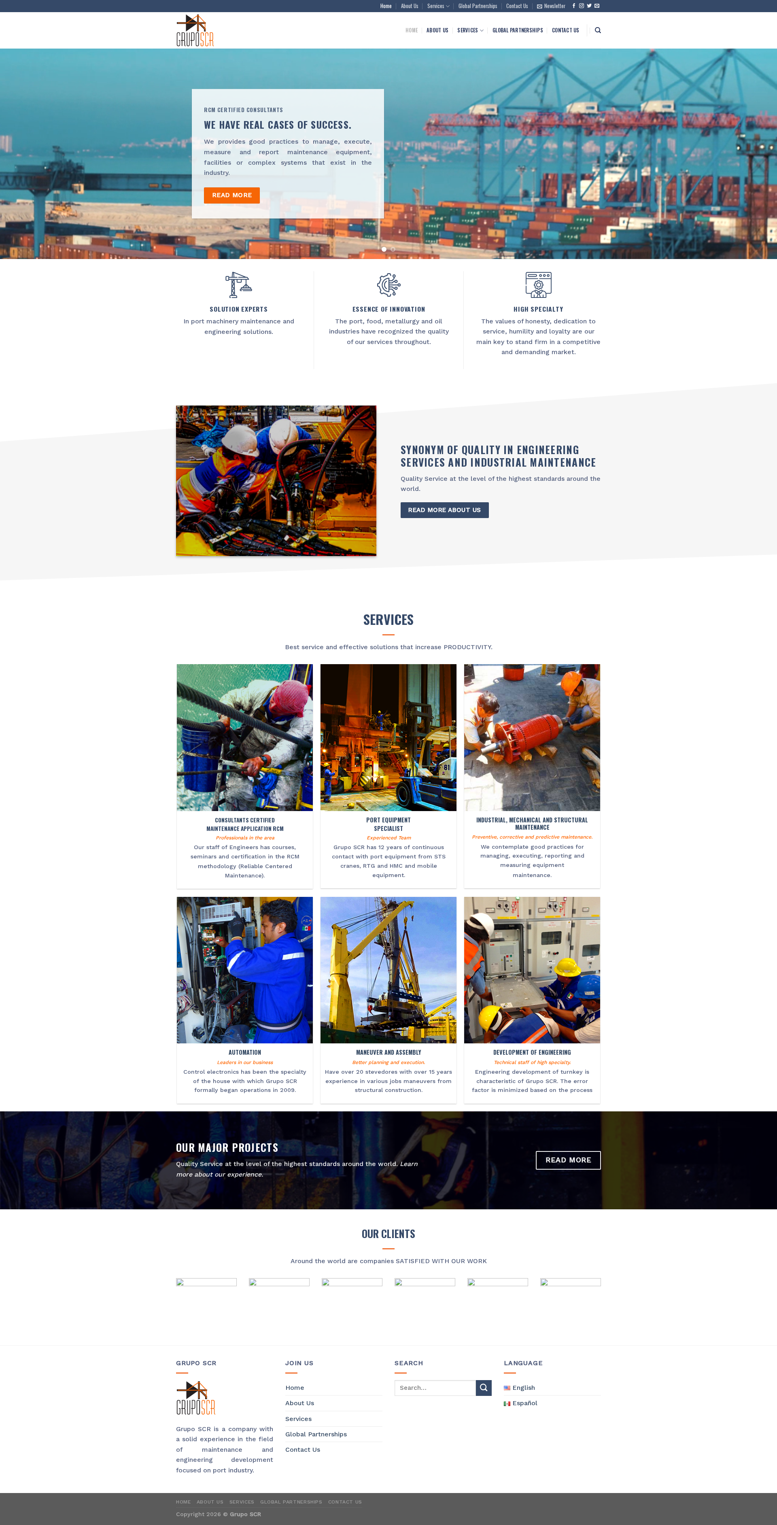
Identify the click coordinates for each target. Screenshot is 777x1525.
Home (386, 6)
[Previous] (26, 154)
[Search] (598, 30)
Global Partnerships (478, 6)
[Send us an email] (596, 6)
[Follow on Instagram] (581, 6)
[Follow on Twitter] (589, 6)
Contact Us (517, 6)
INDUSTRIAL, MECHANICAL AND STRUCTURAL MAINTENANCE (532, 823)
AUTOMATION (245, 1052)
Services (435, 6)
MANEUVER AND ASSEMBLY (388, 1052)
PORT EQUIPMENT (388, 820)
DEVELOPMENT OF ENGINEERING (532, 1052)
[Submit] (484, 1388)
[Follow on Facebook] (573, 6)
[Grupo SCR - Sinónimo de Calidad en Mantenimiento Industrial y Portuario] (226, 30)
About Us (409, 6)
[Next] (751, 154)
